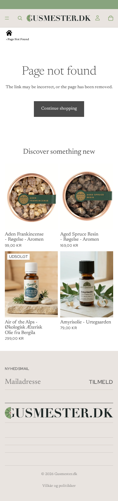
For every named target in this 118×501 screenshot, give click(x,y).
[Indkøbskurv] (110, 18)
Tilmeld (101, 381)
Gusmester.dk (65, 474)
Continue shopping (59, 109)
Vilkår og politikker (59, 486)
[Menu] (7, 18)
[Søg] (20, 18)
